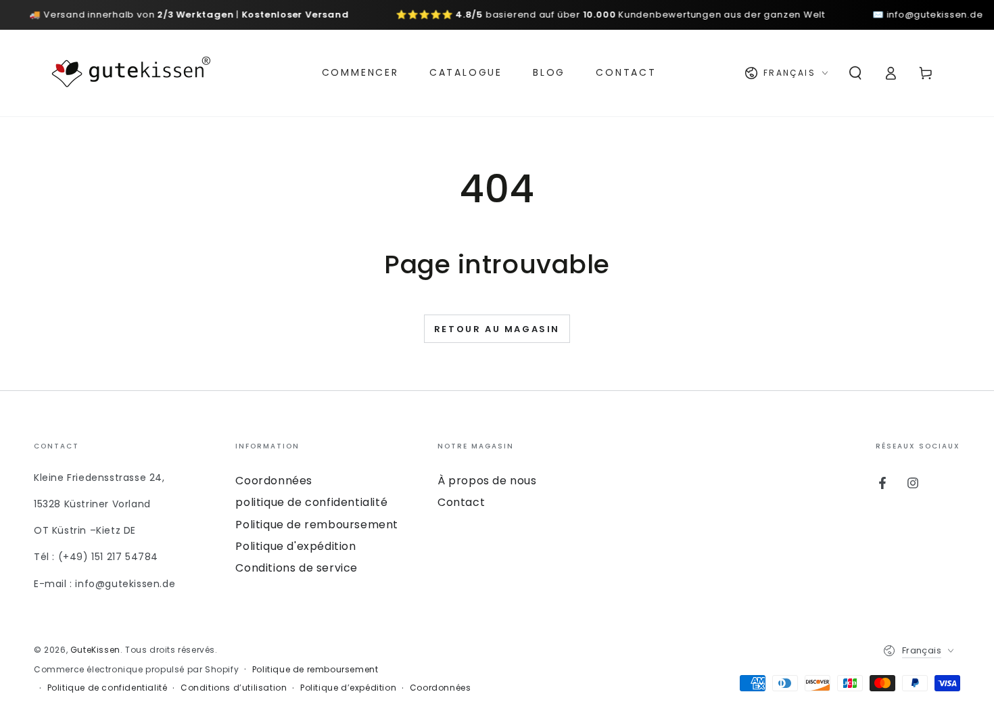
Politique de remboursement (316, 524)
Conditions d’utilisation (234, 688)
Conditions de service (296, 568)
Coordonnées (273, 480)
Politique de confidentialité (107, 688)
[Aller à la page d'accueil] (131, 73)
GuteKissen (95, 649)
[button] (855, 73)
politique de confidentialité (311, 502)
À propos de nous (487, 480)
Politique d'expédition (295, 546)
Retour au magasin (497, 329)
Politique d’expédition (348, 688)
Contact (461, 502)
